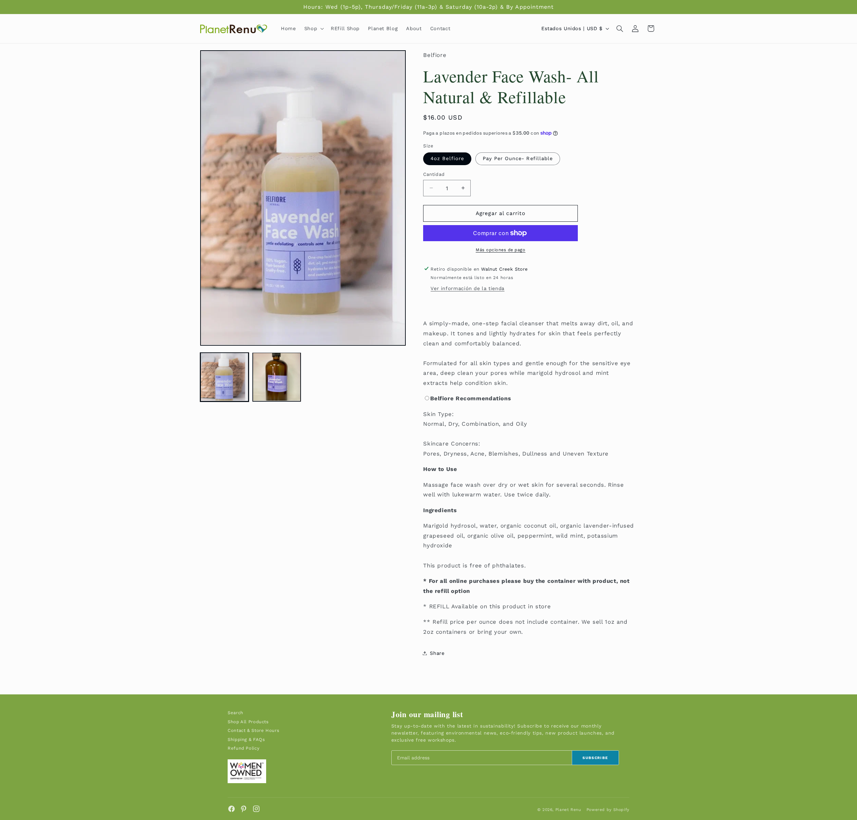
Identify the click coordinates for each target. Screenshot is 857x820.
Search (235, 712)
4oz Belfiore (447, 158)
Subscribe (595, 758)
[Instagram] (256, 809)
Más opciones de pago (501, 249)
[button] (313, 28)
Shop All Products (248, 721)
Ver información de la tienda (467, 288)
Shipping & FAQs (246, 739)
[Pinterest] (244, 809)
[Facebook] (231, 809)
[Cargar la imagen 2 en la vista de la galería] (276, 376)
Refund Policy (243, 748)
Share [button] (437, 653)
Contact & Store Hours (253, 730)
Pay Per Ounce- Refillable (518, 158)
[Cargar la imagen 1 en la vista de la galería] (224, 376)
